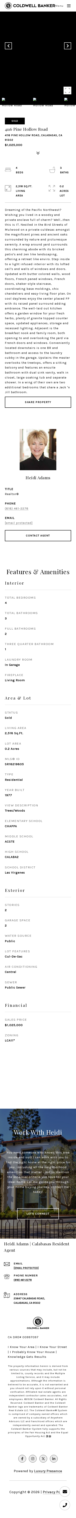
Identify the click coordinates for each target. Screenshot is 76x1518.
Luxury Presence (48, 1471)
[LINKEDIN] (54, 1459)
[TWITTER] (43, 1459)
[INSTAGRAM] (33, 1459)
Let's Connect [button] (38, 1213)
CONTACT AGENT (38, 535)
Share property (38, 402)
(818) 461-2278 (16, 508)
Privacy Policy (55, 1492)
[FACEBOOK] (22, 1459)
